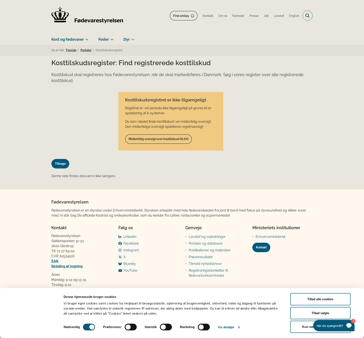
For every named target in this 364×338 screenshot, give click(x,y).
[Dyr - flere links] (132, 37)
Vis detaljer (226, 327)
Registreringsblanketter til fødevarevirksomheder (208, 272)
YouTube (130, 270)
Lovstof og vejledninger (207, 237)
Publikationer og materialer (210, 250)
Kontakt (261, 247)
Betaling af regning (67, 266)
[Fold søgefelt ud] (307, 16)
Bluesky (129, 264)
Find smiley (181, 16)
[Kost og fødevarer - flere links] (86, 37)
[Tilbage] (62, 160)
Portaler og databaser (206, 243)
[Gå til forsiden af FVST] (87, 16)
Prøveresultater (201, 257)
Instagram (131, 250)
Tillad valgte (320, 313)
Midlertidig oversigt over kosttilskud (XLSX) (158, 139)
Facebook (131, 243)
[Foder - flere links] (111, 37)
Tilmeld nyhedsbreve (205, 264)
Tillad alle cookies (320, 299)
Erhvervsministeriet (270, 237)
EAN (54, 261)
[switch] (131, 327)
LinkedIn (129, 237)
